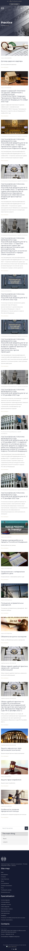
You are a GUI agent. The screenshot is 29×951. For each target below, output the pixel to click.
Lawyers (5, 842)
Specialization (4, 874)
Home (3, 25)
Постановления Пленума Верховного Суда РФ (11, 136)
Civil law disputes (5, 900)
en (7, 1)
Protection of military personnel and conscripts (13, 917)
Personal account (5, 892)
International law (5, 913)
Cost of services (5, 879)
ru (9, 1)
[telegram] (15, 949)
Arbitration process (6, 904)
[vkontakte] (13, 949)
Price (2, 887)
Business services (5, 911)
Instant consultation (14, 4)
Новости (3, 58)
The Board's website (17, 1)
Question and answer (6, 885)
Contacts (3, 876)
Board (4, 838)
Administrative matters (7, 909)
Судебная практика (5, 663)
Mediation (3, 915)
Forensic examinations (6, 920)
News (2, 881)
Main (2, 872)
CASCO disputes (5, 906)
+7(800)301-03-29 (9, 934)
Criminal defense (5, 902)
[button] (26, 8)
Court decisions (5, 883)
